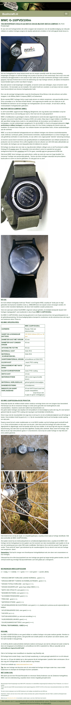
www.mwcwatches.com (24, 664)
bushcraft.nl (47, 703)
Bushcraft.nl (10, 14)
